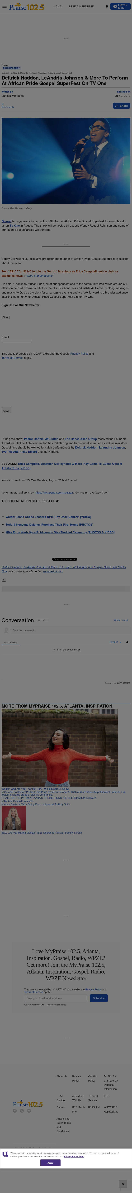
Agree (50, 1162)
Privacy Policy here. (74, 1156)
